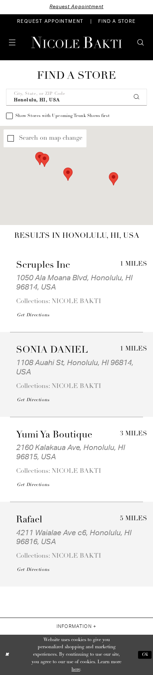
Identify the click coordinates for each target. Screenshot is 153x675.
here (76, 669)
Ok (145, 655)
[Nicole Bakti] (76, 42)
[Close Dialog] (6, 655)
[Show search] (140, 42)
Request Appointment (76, 7)
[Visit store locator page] (26, 42)
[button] (12, 42)
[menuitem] (50, 21)
